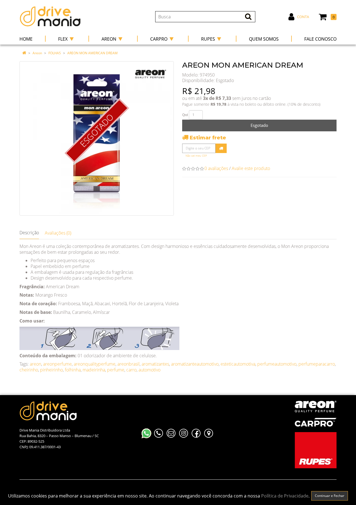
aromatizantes (155, 364)
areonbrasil (128, 364)
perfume (115, 370)
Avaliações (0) (58, 233)
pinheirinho (51, 370)
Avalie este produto (251, 168)
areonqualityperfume (94, 364)
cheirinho (28, 370)
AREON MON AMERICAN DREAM (92, 53)
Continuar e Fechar (329, 495)
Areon (37, 53)
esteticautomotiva (238, 364)
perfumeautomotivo (276, 364)
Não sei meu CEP (196, 155)
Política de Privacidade (284, 496)
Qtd (185, 114)
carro (131, 370)
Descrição (29, 233)
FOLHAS (54, 53)
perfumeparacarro (316, 364)
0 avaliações (216, 168)
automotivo (149, 370)
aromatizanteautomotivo (195, 364)
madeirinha (94, 370)
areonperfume (57, 364)
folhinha (73, 370)
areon (35, 364)
